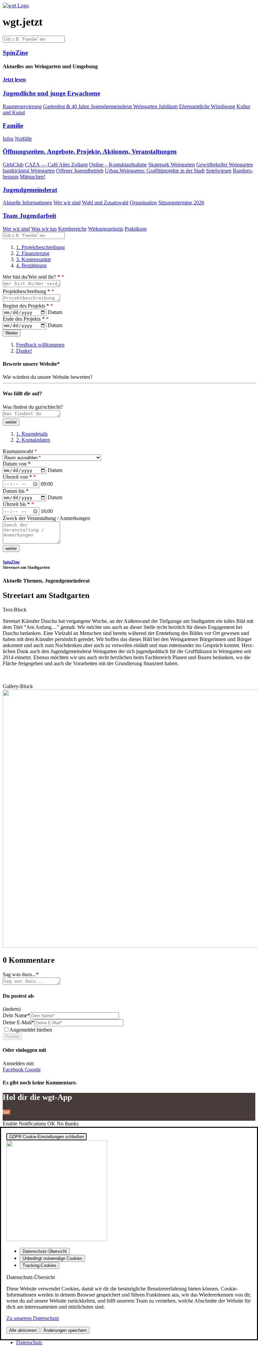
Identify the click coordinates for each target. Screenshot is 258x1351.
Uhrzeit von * (19, 477)
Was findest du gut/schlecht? (33, 407)
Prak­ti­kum (135, 229)
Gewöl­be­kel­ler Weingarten (224, 164)
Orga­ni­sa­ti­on (143, 202)
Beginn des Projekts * (28, 306)
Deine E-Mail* (18, 1022)
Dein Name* (16, 1015)
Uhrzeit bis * (18, 504)
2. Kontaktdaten (33, 440)
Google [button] (33, 1069)
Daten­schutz (29, 1342)
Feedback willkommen (40, 345)
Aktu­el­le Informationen (27, 202)
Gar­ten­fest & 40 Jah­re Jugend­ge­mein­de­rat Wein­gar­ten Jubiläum (110, 106)
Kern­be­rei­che (72, 229)
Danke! (24, 351)
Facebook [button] (14, 1069)
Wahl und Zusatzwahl (105, 202)
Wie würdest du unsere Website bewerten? (47, 377)
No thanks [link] (68, 1123)
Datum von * (17, 464)
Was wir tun (44, 229)
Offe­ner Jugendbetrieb (79, 170)
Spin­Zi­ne (11, 561)
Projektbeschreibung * (28, 291)
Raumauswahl (20, 451)
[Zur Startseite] (16, 5)
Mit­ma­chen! (32, 177)
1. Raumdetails (32, 434)
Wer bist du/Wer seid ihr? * (33, 277)
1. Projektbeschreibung (40, 247)
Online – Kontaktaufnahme (118, 164)
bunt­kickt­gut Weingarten (29, 170)
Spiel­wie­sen (218, 170)
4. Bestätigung (31, 265)
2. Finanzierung (32, 253)
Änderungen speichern (65, 1330)
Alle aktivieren (23, 1330)
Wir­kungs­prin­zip (105, 229)
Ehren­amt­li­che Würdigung (207, 106)
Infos (8, 139)
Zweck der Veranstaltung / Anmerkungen (46, 518)
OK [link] (52, 1123)
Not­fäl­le (23, 139)
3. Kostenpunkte (33, 259)
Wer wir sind (67, 202)
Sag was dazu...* (21, 974)
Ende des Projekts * (26, 319)
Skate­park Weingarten (171, 164)
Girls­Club (13, 164)
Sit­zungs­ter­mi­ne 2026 (181, 202)
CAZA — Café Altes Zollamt (56, 164)
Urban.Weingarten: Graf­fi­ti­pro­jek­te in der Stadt (155, 170)
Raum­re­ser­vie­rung (22, 106)
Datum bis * (16, 491)
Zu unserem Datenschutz (32, 1318)
